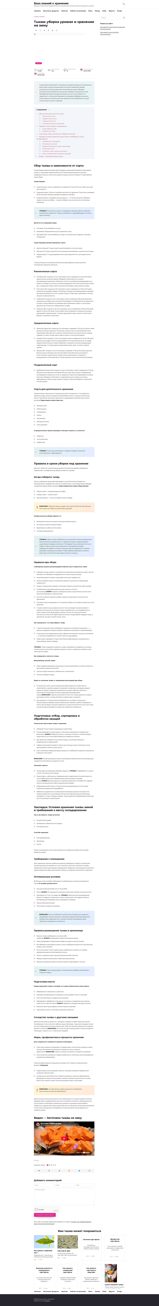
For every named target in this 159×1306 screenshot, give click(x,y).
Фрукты (112, 11)
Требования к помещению (51, 141)
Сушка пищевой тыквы (114, 1284)
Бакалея (37, 11)
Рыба (104, 11)
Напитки (64, 11)
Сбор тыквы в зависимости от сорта (51, 114)
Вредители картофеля (114, 1240)
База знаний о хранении (51, 3)
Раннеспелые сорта (48, 116)
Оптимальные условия (49, 144)
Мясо (90, 11)
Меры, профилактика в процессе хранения (56, 153)
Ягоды (119, 11)
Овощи (97, 11)
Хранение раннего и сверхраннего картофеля (44, 1270)
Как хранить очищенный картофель (68, 1270)
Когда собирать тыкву (49, 129)
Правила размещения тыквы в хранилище (56, 146)
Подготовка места (48, 148)
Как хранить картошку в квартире (91, 1270)
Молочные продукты (51, 11)
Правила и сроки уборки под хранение (53, 126)
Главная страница (39, 16)
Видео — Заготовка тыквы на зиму (51, 156)
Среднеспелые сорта (49, 118)
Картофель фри (64, 1251)
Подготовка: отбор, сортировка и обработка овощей (57, 134)
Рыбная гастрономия (78, 11)
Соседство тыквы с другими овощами (54, 151)
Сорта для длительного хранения (53, 123)
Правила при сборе (48, 131)
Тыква (37, 1160)
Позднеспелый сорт (49, 121)
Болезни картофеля (91, 1239)
